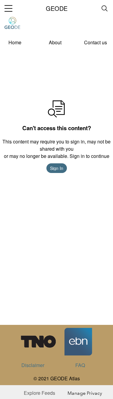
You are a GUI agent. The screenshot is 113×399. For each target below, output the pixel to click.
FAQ (80, 365)
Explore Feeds (39, 392)
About (55, 42)
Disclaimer (32, 365)
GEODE (56, 8)
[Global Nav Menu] (8, 8)
